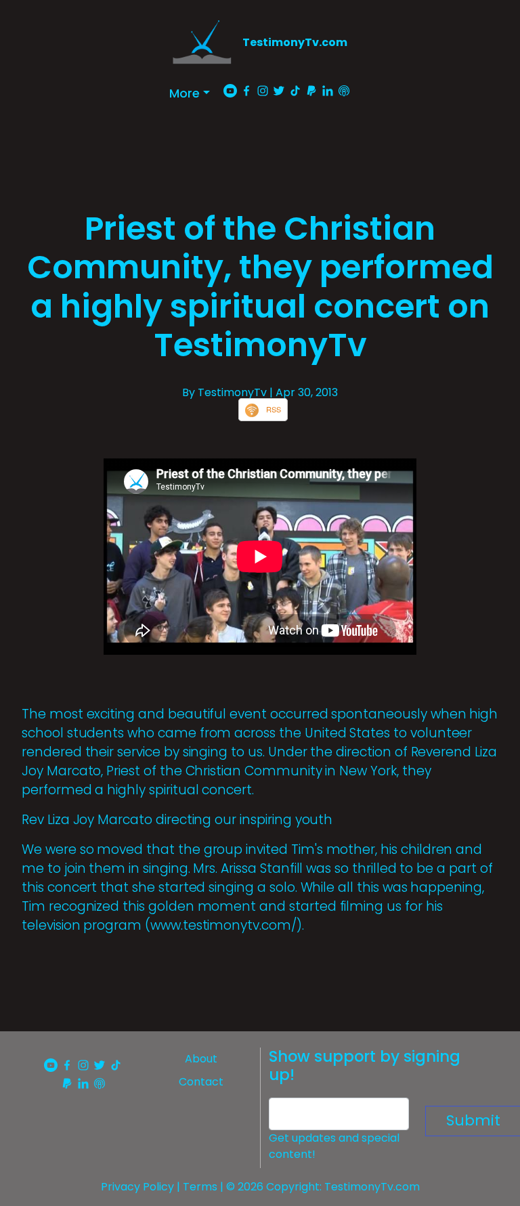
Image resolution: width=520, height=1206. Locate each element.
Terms (200, 1186)
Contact (201, 1082)
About (201, 1059)
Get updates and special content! (334, 1146)
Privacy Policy (137, 1186)
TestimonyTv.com (294, 42)
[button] (189, 93)
